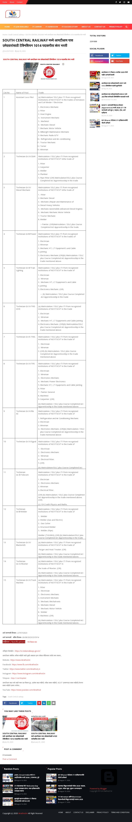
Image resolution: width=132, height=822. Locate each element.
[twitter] (120, 2)
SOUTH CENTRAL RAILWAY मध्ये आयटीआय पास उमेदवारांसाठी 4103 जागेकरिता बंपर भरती (44, 736)
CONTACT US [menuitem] (99, 27)
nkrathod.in (23, 813)
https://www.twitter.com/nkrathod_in (25, 669)
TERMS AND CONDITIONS (120, 812)
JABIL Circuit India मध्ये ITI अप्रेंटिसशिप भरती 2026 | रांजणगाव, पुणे (26, 776)
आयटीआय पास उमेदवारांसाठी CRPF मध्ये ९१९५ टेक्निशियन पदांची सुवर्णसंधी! (114, 84)
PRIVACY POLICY (103, 812)
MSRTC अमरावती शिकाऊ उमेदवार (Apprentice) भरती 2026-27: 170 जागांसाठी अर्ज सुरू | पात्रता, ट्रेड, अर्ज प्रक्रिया (114, 109)
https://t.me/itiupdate (18, 678)
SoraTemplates (16, 818)
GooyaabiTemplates (42, 818)
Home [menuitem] (7, 27)
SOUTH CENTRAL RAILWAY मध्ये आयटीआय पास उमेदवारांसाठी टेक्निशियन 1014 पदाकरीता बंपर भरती (15, 736)
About (12, 2)
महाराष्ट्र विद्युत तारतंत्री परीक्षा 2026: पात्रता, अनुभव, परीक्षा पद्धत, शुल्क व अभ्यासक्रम (71, 787)
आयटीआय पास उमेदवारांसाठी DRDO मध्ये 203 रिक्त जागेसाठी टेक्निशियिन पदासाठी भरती (115, 95)
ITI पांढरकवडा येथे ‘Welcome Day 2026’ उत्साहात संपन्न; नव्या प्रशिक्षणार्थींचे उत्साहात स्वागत (27, 788)
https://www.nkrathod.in (20, 660)
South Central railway (16, 35)
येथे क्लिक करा (32, 642)
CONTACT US (78, 812)
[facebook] (116, 2)
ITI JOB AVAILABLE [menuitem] (21, 27)
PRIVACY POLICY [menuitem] (115, 27)
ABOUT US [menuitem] (86, 27)
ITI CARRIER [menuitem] (37, 27)
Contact (19, 2)
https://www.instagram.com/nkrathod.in (28, 673)
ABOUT (68, 812)
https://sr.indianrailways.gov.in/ (27, 651)
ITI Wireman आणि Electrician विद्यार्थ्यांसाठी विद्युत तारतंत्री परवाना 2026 (70, 798)
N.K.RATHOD (9, 51)
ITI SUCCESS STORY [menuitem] (70, 27)
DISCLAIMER (90, 812)
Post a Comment (10, 759)
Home (5, 2)
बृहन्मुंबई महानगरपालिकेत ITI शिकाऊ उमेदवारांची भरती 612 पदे (25, 799)
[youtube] (128, 2)
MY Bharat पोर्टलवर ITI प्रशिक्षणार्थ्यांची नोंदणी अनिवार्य (115, 121)
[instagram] (124, 2)
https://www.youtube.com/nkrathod (26, 690)
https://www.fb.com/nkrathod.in (25, 664)
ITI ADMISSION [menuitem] (52, 27)
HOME (60, 812)
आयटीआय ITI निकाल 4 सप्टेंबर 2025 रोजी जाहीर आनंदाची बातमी (115, 73)
